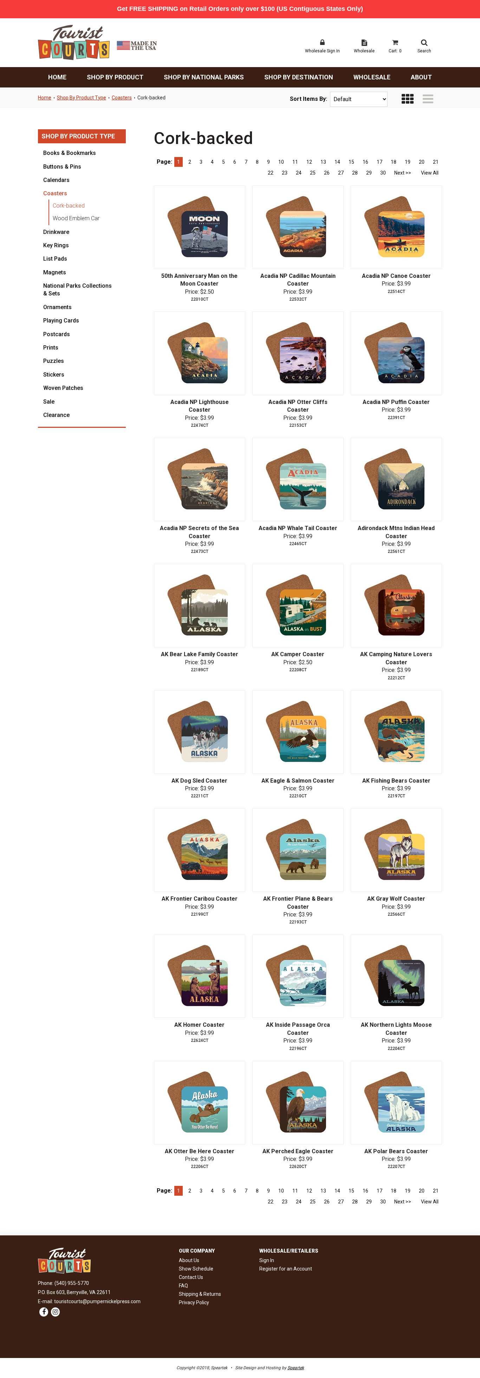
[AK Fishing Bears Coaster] (396, 732)
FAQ (183, 1285)
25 (313, 173)
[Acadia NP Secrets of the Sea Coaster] (199, 479)
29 (369, 173)
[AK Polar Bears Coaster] (396, 1103)
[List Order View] (428, 99)
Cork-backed (151, 97)
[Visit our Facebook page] (44, 1312)
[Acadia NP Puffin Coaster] (396, 353)
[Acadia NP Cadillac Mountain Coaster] (298, 227)
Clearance (56, 415)
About (421, 77)
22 (270, 173)
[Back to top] (462, 1353)
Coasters (122, 97)
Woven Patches (63, 388)
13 (323, 162)
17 (379, 162)
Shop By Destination (298, 77)
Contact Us (191, 1277)
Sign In (266, 1260)
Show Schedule (196, 1269)
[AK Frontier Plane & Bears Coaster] (298, 850)
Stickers (53, 374)
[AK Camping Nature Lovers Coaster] (396, 606)
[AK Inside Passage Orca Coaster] (298, 976)
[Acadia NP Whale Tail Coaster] (298, 479)
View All (430, 173)
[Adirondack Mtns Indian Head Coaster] (396, 479)
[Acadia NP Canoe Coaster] (396, 227)
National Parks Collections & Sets (77, 289)
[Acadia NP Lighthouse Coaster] (199, 353)
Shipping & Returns (200, 1294)
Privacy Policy (194, 1302)
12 (309, 162)
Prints (50, 347)
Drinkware (56, 232)
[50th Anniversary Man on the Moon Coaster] (199, 227)
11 (295, 162)
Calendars (56, 180)
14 (337, 162)
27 (341, 173)
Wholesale (371, 77)
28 (355, 173)
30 (383, 173)
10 (281, 162)
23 (284, 173)
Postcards (56, 334)
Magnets (54, 272)
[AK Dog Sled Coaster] (199, 732)
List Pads (55, 258)
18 (393, 162)
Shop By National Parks (204, 77)
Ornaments (57, 307)
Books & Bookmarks (69, 153)
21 (436, 162)
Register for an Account (285, 1269)
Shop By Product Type (81, 97)
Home (57, 77)
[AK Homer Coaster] (199, 976)
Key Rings (56, 245)
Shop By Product (115, 77)
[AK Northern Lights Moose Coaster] (396, 976)
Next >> (402, 173)
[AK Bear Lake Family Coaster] (199, 606)
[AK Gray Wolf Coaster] (396, 850)
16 (365, 162)
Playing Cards (61, 320)
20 (421, 162)
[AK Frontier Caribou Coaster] (199, 850)
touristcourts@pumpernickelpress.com (97, 1301)
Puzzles (53, 361)
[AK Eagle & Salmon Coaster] (298, 732)
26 (327, 173)
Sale (48, 401)
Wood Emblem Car (76, 218)
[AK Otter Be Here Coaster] (199, 1103)
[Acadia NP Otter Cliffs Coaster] (298, 353)
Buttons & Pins (62, 166)
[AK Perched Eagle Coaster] (298, 1103)
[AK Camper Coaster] (298, 606)
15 (351, 162)
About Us (189, 1260)
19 (407, 162)
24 (298, 173)
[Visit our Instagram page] (55, 1312)
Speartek (295, 1367)
